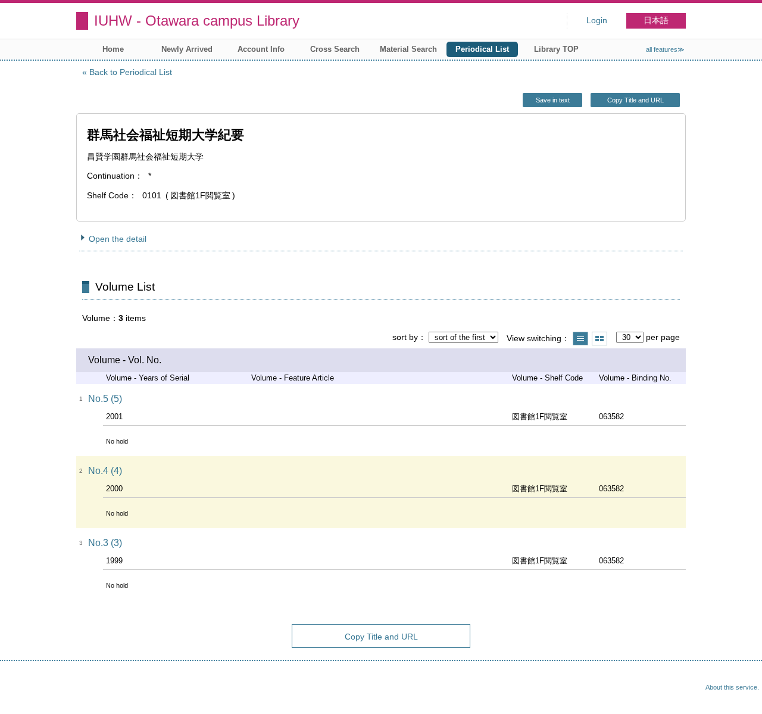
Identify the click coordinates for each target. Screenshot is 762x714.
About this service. (732, 687)
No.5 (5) (105, 399)
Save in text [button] (553, 100)
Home (113, 49)
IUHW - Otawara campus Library (196, 21)
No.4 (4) (105, 471)
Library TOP (556, 49)
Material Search (408, 49)
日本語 (656, 20)
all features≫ (665, 49)
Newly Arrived (187, 49)
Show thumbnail (599, 338)
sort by (405, 337)
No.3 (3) (105, 543)
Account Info (261, 49)
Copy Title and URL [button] (635, 100)
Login (596, 20)
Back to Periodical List (130, 72)
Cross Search (335, 49)
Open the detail (117, 239)
